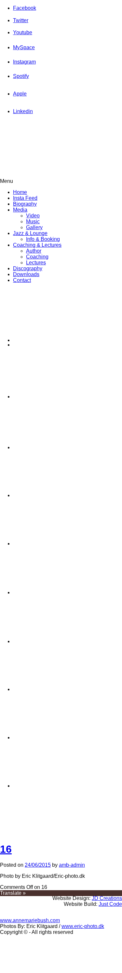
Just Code (110, 904)
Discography (27, 268)
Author (33, 251)
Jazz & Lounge (30, 233)
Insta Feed (25, 198)
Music (33, 221)
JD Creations (107, 898)
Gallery (34, 227)
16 (6, 849)
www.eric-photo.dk (82, 926)
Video (33, 215)
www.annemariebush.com (30, 920)
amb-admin (72, 865)
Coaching (37, 256)
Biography (25, 204)
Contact (22, 280)
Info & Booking (43, 239)
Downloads (26, 274)
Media (20, 210)
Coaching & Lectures (37, 245)
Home (20, 192)
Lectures (36, 262)
